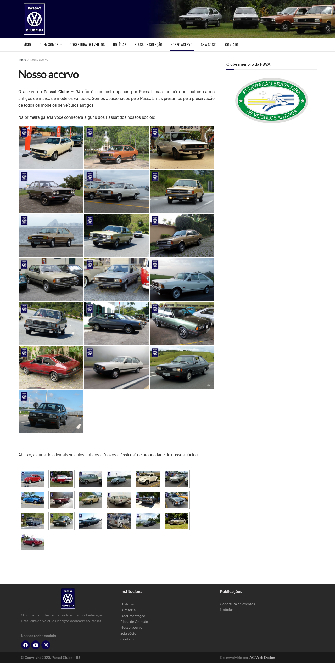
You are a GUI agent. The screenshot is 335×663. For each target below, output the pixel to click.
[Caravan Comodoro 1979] (119, 500)
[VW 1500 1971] (119, 479)
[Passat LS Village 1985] (116, 323)
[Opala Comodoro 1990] (61, 521)
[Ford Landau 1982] (148, 500)
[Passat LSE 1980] (182, 235)
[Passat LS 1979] (116, 191)
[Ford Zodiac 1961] (90, 479)
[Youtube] (35, 644)
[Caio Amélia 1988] (32, 521)
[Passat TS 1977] (116, 147)
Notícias (119, 44)
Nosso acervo (181, 44)
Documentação (132, 616)
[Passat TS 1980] (51, 279)
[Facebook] (25, 644)
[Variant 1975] (176, 479)
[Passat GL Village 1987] (182, 367)
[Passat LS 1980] (51, 235)
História (127, 604)
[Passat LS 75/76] (51, 147)
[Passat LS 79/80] (182, 191)
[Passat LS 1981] (116, 279)
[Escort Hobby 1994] (32, 542)
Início (27, 44)
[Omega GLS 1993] (148, 521)
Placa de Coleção (148, 44)
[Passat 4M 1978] (51, 191)
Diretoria (128, 610)
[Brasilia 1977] (90, 500)
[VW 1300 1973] (148, 479)
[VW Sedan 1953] (32, 479)
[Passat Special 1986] (51, 367)
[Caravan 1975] (61, 500)
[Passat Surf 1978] (182, 147)
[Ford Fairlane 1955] (61, 479)
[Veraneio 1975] (32, 500)
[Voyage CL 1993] (176, 500)
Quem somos (48, 44)
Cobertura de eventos (87, 44)
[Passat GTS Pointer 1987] (51, 411)
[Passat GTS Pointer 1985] (182, 323)
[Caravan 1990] (90, 521)
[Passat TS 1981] (182, 279)
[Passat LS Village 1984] (51, 323)
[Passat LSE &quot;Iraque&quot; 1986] (116, 367)
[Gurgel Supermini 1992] (119, 521)
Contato (231, 44)
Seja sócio (209, 44)
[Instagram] (45, 644)
